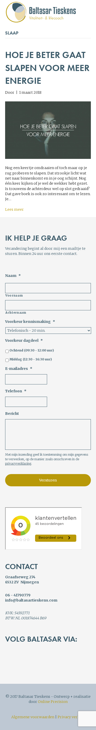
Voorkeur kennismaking (30, 321)
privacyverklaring (18, 463)
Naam (13, 275)
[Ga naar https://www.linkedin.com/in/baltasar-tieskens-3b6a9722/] (35, 660)
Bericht (12, 413)
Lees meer (14, 209)
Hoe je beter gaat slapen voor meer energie (47, 68)
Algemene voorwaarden (32, 717)
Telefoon (15, 391)
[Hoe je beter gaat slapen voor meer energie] (48, 130)
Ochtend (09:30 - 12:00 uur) (31, 350)
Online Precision (53, 701)
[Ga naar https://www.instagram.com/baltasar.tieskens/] (56, 660)
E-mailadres (18, 368)
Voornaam (14, 295)
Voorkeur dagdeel (24, 340)
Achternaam (15, 312)
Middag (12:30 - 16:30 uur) (30, 359)
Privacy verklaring (74, 717)
